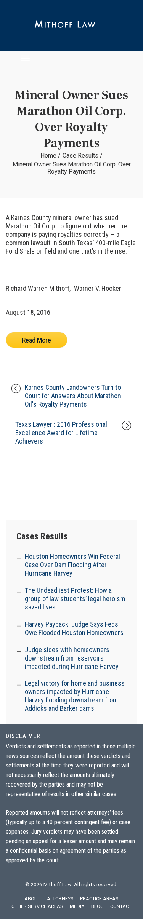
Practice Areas (99, 898)
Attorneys (60, 898)
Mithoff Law (57, 884)
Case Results (80, 155)
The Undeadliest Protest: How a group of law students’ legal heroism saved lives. (75, 598)
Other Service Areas (37, 906)
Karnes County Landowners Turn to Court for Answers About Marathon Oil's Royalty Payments (73, 395)
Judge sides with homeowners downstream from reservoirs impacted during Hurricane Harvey (72, 658)
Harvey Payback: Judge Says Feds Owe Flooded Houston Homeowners (74, 628)
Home (48, 155)
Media (77, 906)
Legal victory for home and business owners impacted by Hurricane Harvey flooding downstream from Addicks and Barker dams (75, 695)
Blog (97, 906)
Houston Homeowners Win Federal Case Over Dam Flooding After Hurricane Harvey (72, 564)
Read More (36, 340)
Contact (121, 906)
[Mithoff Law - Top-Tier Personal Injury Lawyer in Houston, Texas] (71, 25)
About (32, 898)
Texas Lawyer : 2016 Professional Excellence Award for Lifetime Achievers (61, 432)
